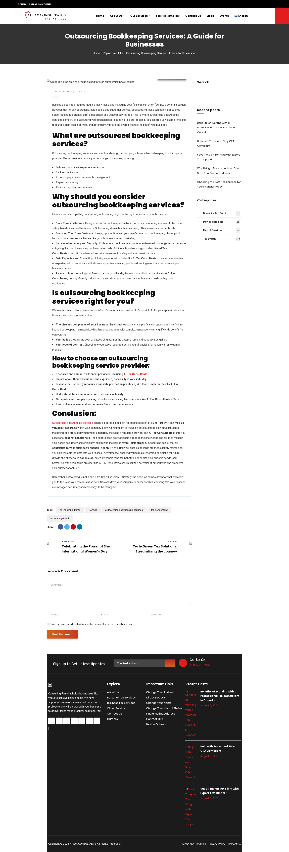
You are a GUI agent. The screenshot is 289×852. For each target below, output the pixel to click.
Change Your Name (159, 703)
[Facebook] (60, 527)
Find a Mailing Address (160, 714)
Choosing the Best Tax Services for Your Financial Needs (219, 184)
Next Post (172, 541)
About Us (113, 692)
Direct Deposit (155, 697)
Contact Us (114, 714)
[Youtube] (96, 721)
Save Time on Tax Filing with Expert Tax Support (218, 157)
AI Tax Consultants (70, 509)
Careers (112, 719)
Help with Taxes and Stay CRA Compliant (215, 143)
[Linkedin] (81, 721)
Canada (93, 509)
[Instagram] (66, 721)
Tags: (50, 509)
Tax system (221, 238)
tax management (59, 518)
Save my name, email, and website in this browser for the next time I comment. (91, 624)
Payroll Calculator (113, 53)
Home (96, 53)
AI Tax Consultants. (136, 374)
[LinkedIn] (79, 527)
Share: (50, 527)
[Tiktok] (89, 721)
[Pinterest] (73, 527)
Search (203, 82)
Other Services (117, 708)
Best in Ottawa (156, 724)
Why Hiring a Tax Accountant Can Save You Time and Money (218, 170)
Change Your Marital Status (164, 708)
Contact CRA (154, 719)
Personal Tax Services (121, 697)
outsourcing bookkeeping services (124, 509)
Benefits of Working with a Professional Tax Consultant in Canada (216, 127)
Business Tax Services (121, 703)
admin (82, 91)
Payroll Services (221, 230)
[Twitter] (67, 527)
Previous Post (68, 541)
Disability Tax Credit (221, 213)
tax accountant (159, 509)
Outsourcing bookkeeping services (72, 422)
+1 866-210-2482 (200, 665)
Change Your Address (160, 692)
